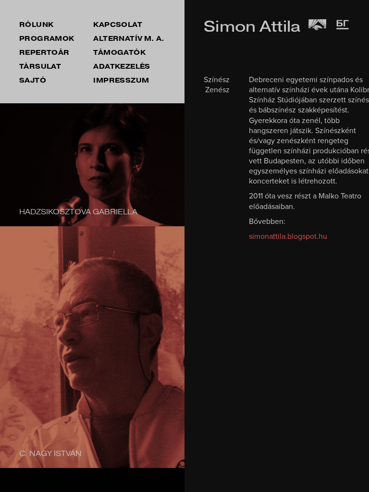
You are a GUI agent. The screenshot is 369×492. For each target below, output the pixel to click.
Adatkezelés (121, 66)
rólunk (36, 24)
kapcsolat (117, 24)
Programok (46, 38)
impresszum (121, 80)
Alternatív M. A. (128, 38)
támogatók (119, 52)
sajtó (32, 80)
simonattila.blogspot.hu (288, 236)
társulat (40, 66)
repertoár (44, 52)
